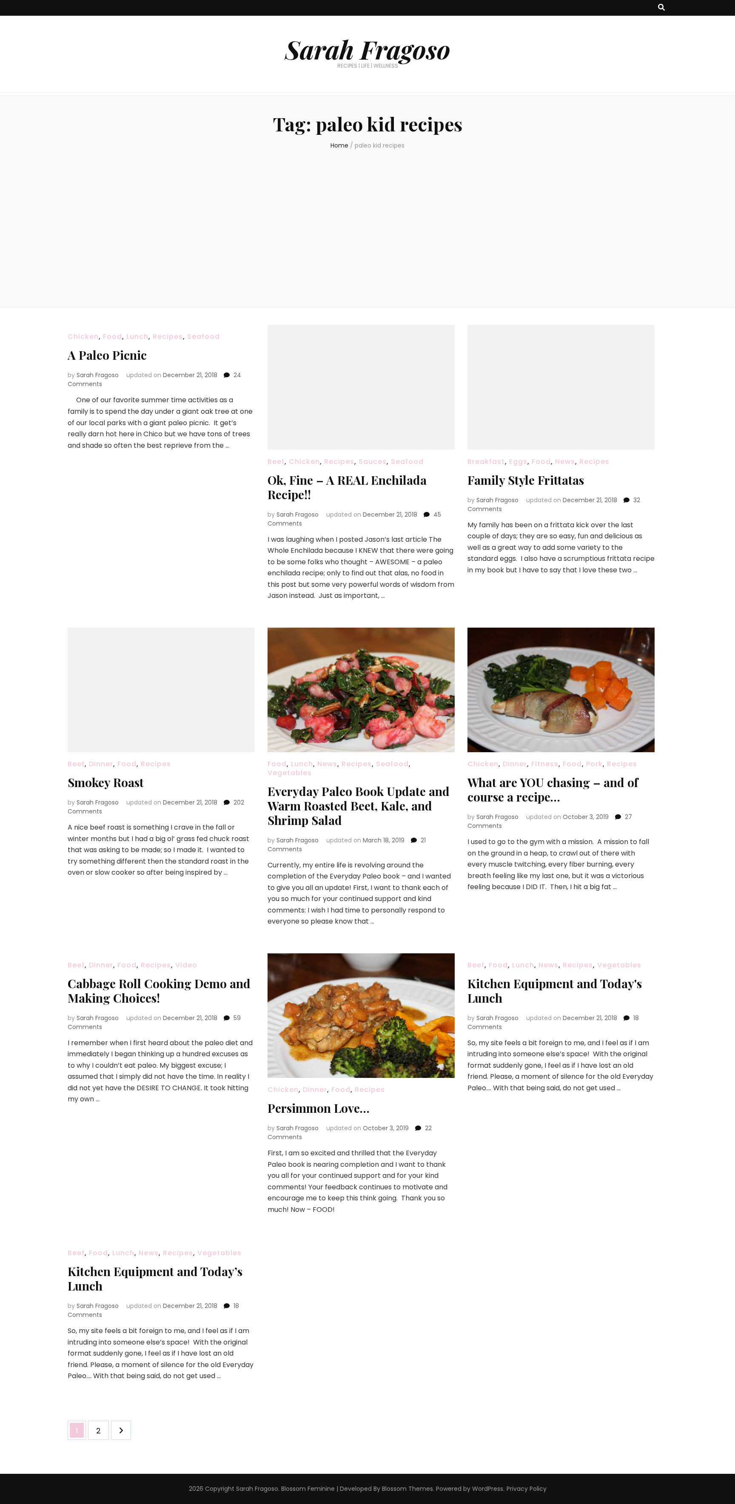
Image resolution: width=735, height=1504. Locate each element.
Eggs (518, 461)
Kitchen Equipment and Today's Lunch (554, 990)
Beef (276, 461)
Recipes (168, 336)
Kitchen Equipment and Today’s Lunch (155, 1278)
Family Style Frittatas (525, 480)
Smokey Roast (106, 782)
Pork (594, 764)
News (565, 461)
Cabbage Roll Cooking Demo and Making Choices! (159, 990)
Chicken (83, 336)
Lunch (137, 336)
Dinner (101, 764)
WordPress (487, 1488)
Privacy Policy (527, 1488)
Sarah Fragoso (367, 49)
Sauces (373, 461)
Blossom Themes (407, 1488)
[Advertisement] (367, 226)
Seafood (203, 336)
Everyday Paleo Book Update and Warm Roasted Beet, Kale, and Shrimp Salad (359, 805)
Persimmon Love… (319, 1108)
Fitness (544, 764)
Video (186, 965)
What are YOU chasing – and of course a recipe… (552, 789)
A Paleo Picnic (107, 355)
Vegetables (290, 773)
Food (112, 336)
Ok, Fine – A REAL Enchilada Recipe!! (347, 487)
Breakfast (486, 461)
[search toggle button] (661, 8)
